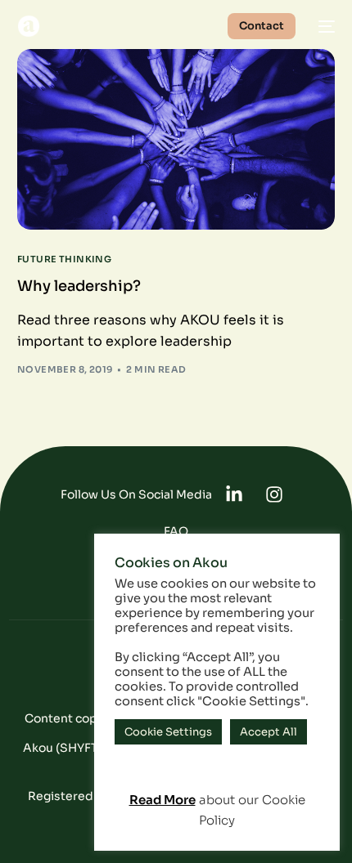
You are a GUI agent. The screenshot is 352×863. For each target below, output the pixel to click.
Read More (162, 799)
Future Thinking (64, 259)
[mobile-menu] (323, 26)
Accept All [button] (268, 732)
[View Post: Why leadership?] (176, 139)
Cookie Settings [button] (168, 732)
